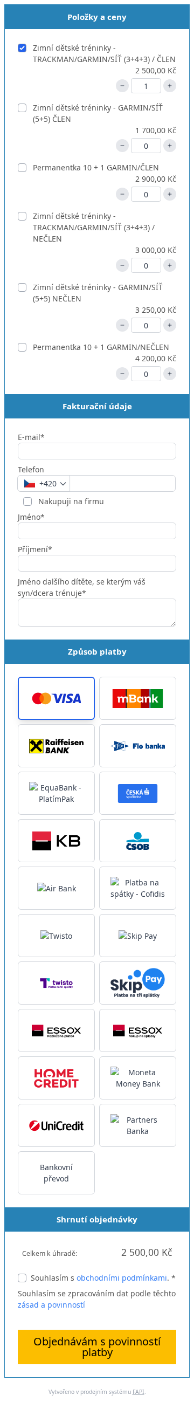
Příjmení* (35, 549)
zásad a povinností (51, 1305)
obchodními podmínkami (122, 1278)
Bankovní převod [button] (56, 1173)
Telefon (31, 469)
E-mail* (31, 437)
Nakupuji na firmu (70, 501)
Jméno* (31, 517)
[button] (56, 698)
